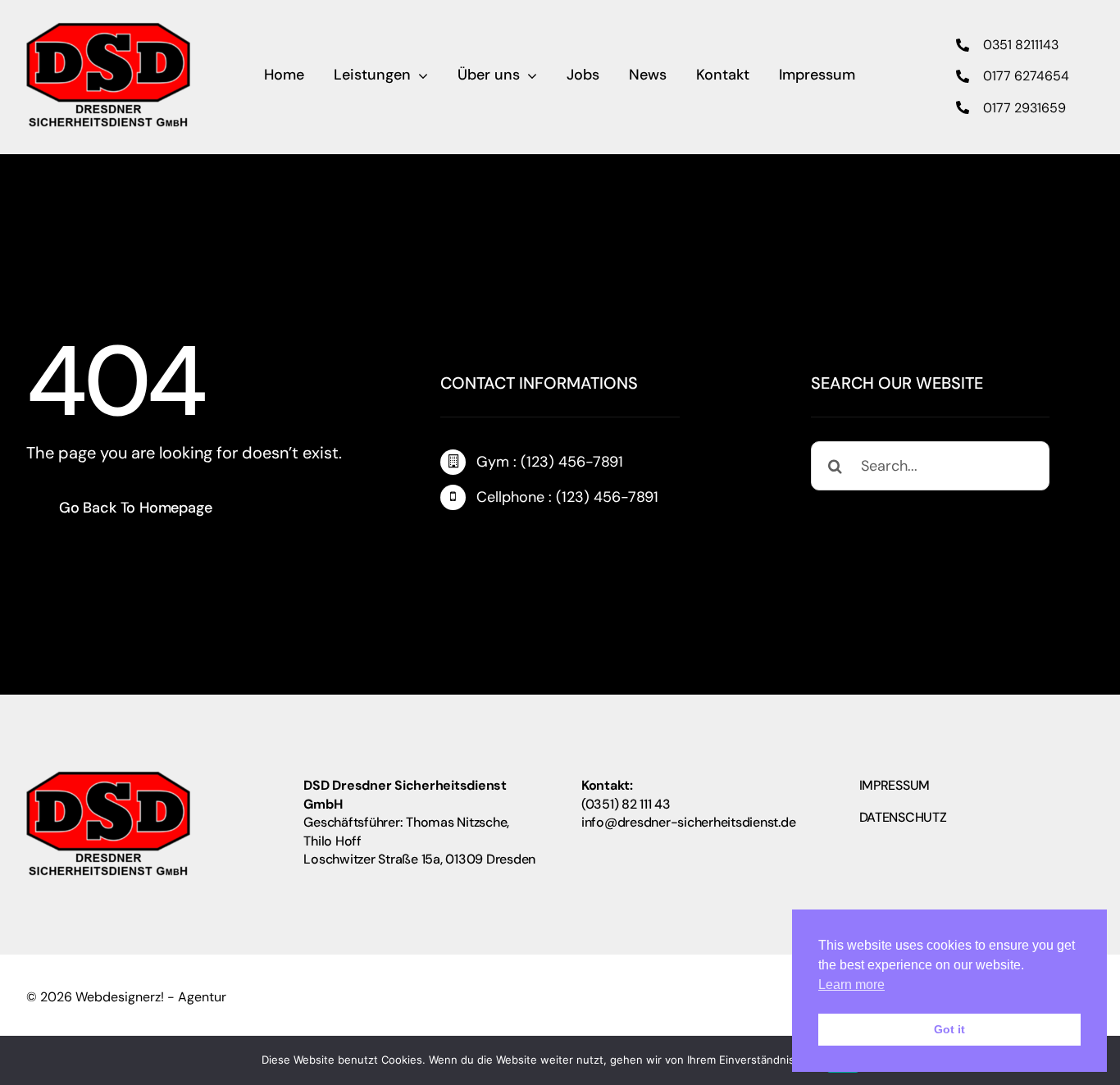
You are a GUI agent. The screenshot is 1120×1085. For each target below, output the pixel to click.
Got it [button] (949, 1029)
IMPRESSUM (895, 785)
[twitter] (478, 541)
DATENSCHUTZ (903, 817)
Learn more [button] (851, 985)
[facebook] (447, 541)
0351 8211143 (1021, 44)
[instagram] (510, 541)
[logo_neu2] (108, 29)
